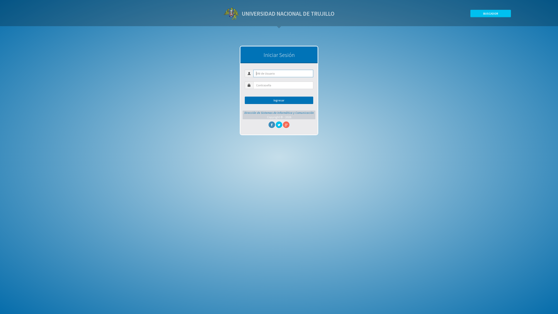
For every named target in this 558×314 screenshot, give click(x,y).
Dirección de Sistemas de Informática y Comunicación (279, 113)
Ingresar (279, 100)
